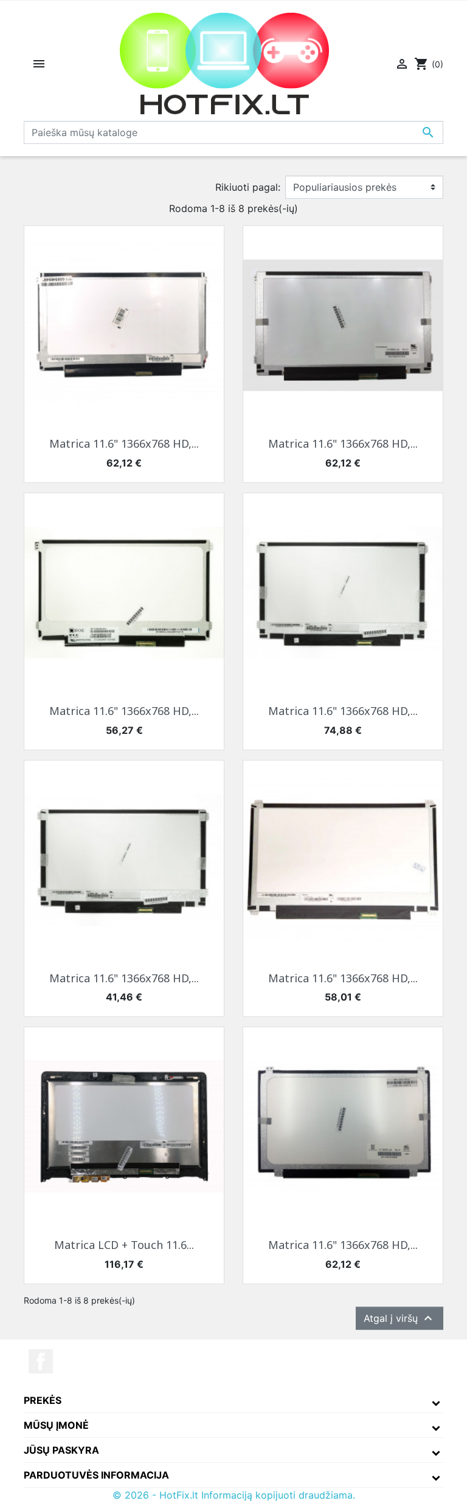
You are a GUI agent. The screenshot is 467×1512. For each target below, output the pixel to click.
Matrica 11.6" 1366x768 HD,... (124, 443)
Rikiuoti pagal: (247, 187)
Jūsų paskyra (61, 1450)
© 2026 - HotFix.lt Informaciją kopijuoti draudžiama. (233, 1495)
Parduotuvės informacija (96, 1475)
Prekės (42, 1400)
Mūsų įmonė (56, 1425)
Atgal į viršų (399, 1318)
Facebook (41, 1361)
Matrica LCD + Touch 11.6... (124, 1244)
